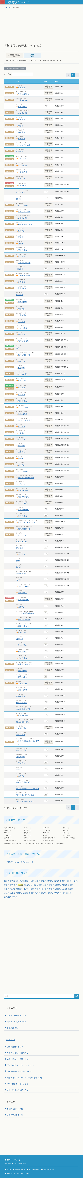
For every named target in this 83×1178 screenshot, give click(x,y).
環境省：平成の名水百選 (16, 1022)
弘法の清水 (22, 632)
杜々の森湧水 (23, 600)
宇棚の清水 (22, 302)
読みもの (10, 1039)
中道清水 (21, 433)
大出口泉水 (22, 158)
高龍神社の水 (23, 626)
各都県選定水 (12, 1028)
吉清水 (19, 199)
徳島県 (12, 893)
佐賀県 (43, 893)
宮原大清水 (20, 757)
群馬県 (62, 881)
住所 (56, 81)
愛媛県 (25, 893)
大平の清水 (20, 763)
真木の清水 (22, 107)
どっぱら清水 (23, 205)
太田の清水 (22, 593)
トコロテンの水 (24, 145)
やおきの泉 (22, 374)
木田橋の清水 (23, 715)
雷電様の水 (22, 288)
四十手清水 (22, 401)
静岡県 (64, 885)
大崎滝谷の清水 (24, 276)
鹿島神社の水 (23, 677)
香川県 (19, 893)
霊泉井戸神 (22, 684)
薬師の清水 (20, 696)
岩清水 (19, 769)
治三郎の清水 (23, 490)
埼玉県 (68, 881)
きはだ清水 (22, 328)
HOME (9, 1169)
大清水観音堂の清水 (26, 478)
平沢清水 (21, 361)
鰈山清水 (21, 395)
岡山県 (64, 889)
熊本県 (56, 893)
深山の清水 (22, 250)
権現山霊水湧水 (22, 722)
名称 (17, 81)
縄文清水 (21, 452)
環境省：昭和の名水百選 (16, 1016)
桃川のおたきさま (25, 420)
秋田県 (31, 881)
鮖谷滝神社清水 (24, 355)
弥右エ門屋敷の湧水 (24, 782)
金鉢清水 (21, 439)
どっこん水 (22, 535)
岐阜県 (58, 885)
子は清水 (21, 554)
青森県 (12, 881)
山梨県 (45, 885)
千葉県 (74, 881)
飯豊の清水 (22, 380)
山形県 (37, 881)
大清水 (19, 580)
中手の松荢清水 (24, 263)
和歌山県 (44, 889)
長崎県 (50, 893)
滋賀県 (12, 889)
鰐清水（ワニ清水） (26, 224)
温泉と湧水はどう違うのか (17, 1059)
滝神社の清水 (23, 341)
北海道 (6, 881)
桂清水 (20, 459)
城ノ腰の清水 (23, 113)
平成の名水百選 (34, 1169)
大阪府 (25, 889)
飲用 (45, 81)
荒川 (18, 348)
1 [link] (72, 75)
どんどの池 (22, 165)
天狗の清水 (22, 645)
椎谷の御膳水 (23, 497)
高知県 (31, 893)
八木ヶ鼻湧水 (23, 94)
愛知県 (70, 885)
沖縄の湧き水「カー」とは (17, 1084)
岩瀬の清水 (22, 728)
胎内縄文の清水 (24, 529)
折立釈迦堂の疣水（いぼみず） (27, 742)
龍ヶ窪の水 (22, 185)
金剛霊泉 (21, 282)
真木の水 (19, 639)
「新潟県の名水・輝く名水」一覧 (19, 862)
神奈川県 (13, 885)
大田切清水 (22, 315)
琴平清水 (21, 446)
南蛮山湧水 (22, 652)
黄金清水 (21, 88)
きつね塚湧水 (23, 503)
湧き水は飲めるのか (15, 1047)
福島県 (43, 881)
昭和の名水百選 (20, 1169)
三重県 (6, 889)
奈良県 (37, 889)
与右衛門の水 (23, 510)
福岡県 (37, 893)
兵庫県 (31, 889)
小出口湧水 (22, 172)
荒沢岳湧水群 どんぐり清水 (27, 789)
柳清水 (20, 244)
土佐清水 (21, 427)
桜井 (18, 561)
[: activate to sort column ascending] (9, 81)
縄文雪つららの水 (25, 664)
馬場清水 (21, 334)
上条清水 (21, 776)
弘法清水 (19, 151)
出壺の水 (21, 484)
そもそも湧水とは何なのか (17, 1053)
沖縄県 (14, 897)
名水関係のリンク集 (15, 1109)
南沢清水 (19, 548)
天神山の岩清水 (24, 620)
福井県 (39, 885)
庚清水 (20, 237)
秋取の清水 (20, 735)
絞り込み (7, 74)
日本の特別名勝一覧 (15, 1115)
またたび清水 (23, 471)
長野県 (51, 885)
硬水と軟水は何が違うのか (17, 1090)
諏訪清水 (21, 607)
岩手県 (19, 881)
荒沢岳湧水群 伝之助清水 (26, 795)
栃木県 (56, 881)
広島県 (70, 889)
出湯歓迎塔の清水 (23, 709)
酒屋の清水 (22, 671)
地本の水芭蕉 (21, 542)
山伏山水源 (20, 192)
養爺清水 (21, 119)
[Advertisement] (41, 26)
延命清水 (21, 178)
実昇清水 (21, 256)
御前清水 (21, 132)
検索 (76, 996)
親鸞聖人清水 (21, 573)
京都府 (19, 889)
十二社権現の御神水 (26, 613)
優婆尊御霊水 (21, 703)
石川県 (33, 885)
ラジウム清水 (23, 407)
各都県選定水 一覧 (48, 1169)
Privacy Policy (24, 1173)
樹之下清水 (22, 690)
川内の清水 (22, 516)
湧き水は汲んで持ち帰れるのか (19, 1071)
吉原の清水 (22, 658)
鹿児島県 (7, 897)
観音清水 (21, 139)
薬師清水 (21, 465)
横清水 (20, 126)
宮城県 (25, 881)
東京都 (6, 885)
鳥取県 (51, 889)
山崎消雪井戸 (23, 586)
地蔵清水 (19, 295)
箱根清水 (21, 231)
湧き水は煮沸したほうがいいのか (20, 1065)
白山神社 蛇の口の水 (27, 522)
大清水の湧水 (23, 218)
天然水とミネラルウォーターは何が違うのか (25, 1078)
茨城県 (50, 881)
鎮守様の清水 (21, 750)
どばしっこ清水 (24, 212)
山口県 (6, 893)
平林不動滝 (22, 414)
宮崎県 (68, 893)
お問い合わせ (11, 1173)
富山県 (27, 885)
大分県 (62, 893)
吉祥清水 (21, 388)
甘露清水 (19, 269)
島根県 (58, 889)
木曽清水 (21, 309)
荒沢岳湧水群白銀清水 (25, 801)
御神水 (19, 567)
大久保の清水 (23, 100)
